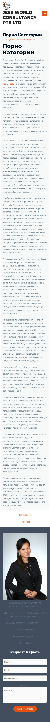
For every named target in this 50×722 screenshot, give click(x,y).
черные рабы (9, 84)
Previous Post (25, 514)
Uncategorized (9, 39)
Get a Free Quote (25, 708)
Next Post (25, 521)
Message (25, 685)
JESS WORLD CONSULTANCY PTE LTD (20, 17)
